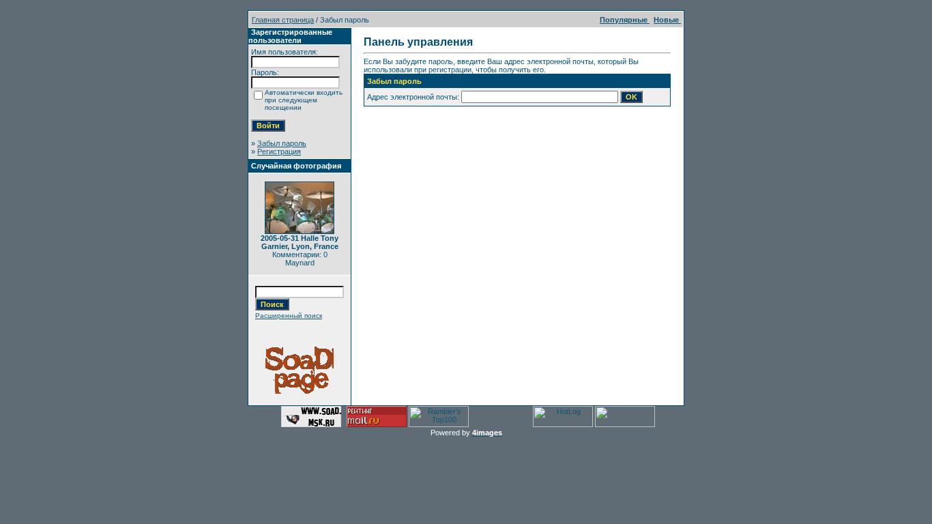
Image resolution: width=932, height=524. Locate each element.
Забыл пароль (281, 143)
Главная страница (283, 20)
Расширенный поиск (288, 315)
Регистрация (279, 151)
